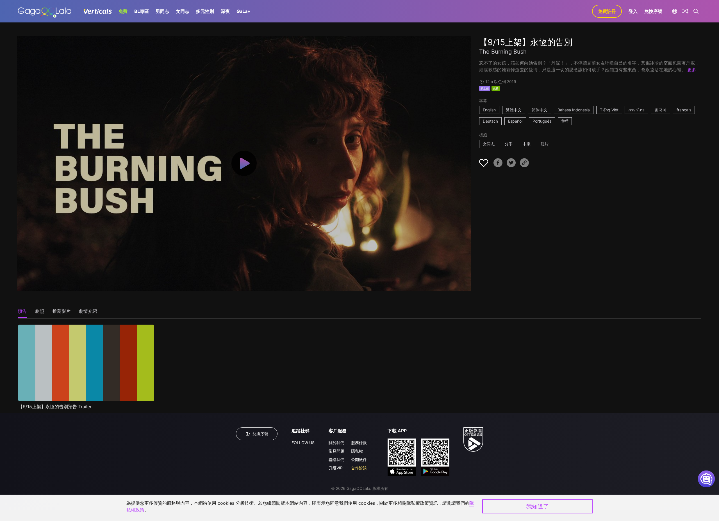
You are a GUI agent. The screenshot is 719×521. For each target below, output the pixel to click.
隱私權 (357, 451)
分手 (509, 143)
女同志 (182, 11)
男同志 (162, 11)
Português (542, 121)
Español (515, 121)
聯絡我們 (336, 459)
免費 (123, 11)
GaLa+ (243, 11)
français (684, 109)
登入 (633, 11)
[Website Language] (674, 11)
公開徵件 (359, 459)
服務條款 (359, 442)
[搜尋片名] (696, 11)
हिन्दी (564, 121)
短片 (545, 143)
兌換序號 (653, 11)
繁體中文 (514, 109)
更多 (691, 69)
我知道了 (537, 506)
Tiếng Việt (609, 109)
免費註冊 (607, 11)
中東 (527, 143)
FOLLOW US (303, 442)
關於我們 (336, 442)
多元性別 (205, 11)
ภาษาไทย (636, 109)
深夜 (225, 11)
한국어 (660, 109)
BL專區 (141, 11)
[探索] (685, 11)
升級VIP (336, 467)
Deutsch (490, 121)
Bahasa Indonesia (574, 109)
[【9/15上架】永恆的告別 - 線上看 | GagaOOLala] (44, 11)
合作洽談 (359, 467)
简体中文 (539, 109)
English (489, 109)
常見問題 (336, 451)
